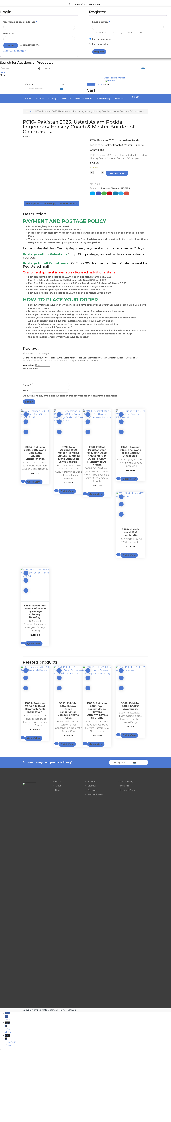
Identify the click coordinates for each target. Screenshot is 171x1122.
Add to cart (117, 173)
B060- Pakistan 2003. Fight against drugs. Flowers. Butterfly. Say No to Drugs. (97, 710)
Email (27, 390)
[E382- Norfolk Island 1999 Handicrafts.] (130, 508)
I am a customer (101, 39)
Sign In (135, 97)
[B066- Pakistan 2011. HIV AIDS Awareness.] (130, 682)
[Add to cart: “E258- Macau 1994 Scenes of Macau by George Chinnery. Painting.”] (26, 580)
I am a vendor (100, 44)
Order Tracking (110, 78)
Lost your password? (14, 51)
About (58, 786)
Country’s (53, 98)
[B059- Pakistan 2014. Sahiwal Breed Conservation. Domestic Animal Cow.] (68, 682)
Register (99, 51)
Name (27, 385)
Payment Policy (127, 790)
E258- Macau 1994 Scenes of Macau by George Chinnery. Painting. (35, 611)
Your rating (29, 365)
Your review (30, 368)
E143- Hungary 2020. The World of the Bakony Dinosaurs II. (130, 451)
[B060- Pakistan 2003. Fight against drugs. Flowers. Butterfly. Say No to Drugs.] (97, 682)
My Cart (91, 84)
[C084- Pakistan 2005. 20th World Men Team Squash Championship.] (35, 426)
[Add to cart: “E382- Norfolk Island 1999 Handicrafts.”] (121, 504)
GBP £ (7, 1040)
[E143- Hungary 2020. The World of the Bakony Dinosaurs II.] (130, 426)
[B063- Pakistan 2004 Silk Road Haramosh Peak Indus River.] (35, 682)
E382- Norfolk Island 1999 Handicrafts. (130, 532)
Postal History (103, 98)
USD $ (7, 1028)
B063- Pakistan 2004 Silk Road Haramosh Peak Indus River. (35, 707)
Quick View (33, 482)
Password (9, 33)
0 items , (102, 84)
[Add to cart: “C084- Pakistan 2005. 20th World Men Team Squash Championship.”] (26, 421)
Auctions (39, 98)
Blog (57, 790)
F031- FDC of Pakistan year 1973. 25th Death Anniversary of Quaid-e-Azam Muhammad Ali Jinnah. (97, 456)
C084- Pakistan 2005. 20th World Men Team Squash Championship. (35, 453)
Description (32, 203)
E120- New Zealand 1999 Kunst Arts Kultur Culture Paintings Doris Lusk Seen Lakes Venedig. (68, 454)
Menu (2, 72)
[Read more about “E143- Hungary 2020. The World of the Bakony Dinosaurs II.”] (121, 421)
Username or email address (20, 22)
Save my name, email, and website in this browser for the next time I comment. (71, 396)
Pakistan (66, 98)
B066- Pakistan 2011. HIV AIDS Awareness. (130, 706)
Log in (11, 45)
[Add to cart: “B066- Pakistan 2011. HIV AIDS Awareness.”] (121, 678)
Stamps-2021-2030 (120, 188)
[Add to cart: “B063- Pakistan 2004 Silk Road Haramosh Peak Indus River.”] (25, 678)
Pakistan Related (83, 98)
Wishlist (121, 78)
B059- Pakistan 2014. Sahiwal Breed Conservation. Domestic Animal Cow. (68, 710)
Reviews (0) (49, 203)
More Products (68, 203)
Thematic (119, 98)
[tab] (33, 203)
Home (28, 98)
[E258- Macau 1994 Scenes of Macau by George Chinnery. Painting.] (35, 584)
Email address (101, 22)
